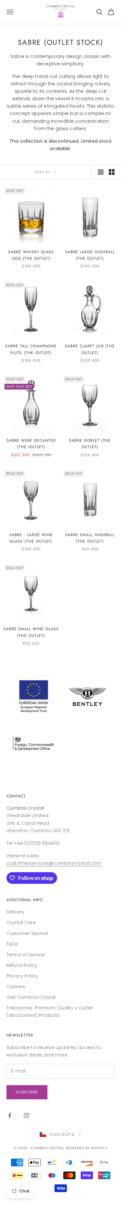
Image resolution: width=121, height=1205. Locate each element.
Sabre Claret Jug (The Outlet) (90, 349)
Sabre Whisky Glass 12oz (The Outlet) (31, 255)
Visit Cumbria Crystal (30, 997)
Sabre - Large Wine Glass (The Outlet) (31, 538)
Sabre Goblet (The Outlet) (90, 444)
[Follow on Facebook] (9, 1115)
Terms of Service (25, 954)
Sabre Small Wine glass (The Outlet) (31, 632)
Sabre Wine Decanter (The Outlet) (31, 444)
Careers (15, 986)
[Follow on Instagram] (26, 1115)
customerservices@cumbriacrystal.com (53, 863)
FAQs (12, 944)
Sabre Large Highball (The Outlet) (90, 255)
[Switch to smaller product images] (112, 172)
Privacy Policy (22, 976)
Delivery (15, 912)
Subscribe (27, 1092)
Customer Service (27, 933)
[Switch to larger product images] (101, 172)
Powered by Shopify (86, 1148)
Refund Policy (21, 965)
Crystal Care (21, 922)
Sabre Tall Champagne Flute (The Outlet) (31, 349)
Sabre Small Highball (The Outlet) (90, 538)
